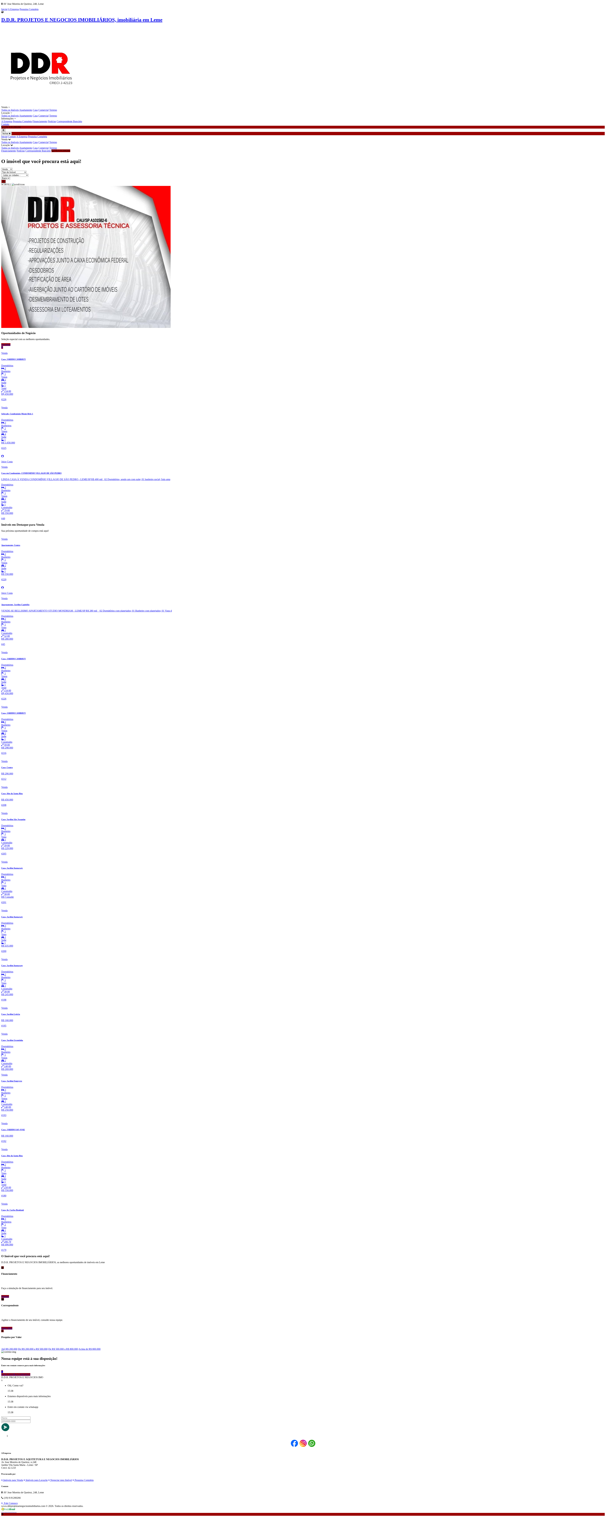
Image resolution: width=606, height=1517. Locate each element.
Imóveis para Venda (13, 1480)
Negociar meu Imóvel (61, 1480)
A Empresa (13, 9)
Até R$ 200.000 (9, 1349)
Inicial (4, 9)
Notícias (52, 121)
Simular (5, 1296)
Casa (35, 110)
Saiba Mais (6, 1328)
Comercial (43, 110)
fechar (6, 133)
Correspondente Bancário (69, 121)
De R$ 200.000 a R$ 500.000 (33, 1349)
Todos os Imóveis (10, 110)
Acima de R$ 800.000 (89, 1349)
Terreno (53, 110)
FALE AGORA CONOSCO (15, 1374)
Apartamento (25, 110)
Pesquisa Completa (29, 9)
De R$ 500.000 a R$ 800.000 (63, 1349)
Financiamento (40, 121)
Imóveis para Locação (36, 1480)
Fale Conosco (10, 1503)
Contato (5, 124)
